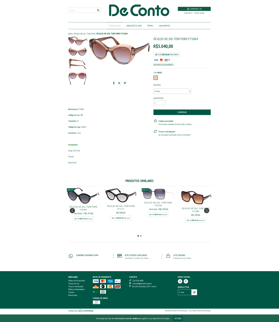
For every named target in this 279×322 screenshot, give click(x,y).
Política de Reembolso (76, 289)
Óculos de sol (115, 25)
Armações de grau (134, 25)
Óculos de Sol (80, 33)
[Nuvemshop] (81, 312)
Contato (71, 292)
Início (70, 33)
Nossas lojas (72, 295)
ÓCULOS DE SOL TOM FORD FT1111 (121, 207)
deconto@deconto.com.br (142, 283)
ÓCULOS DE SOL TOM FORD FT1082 (196, 210)
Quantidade (158, 98)
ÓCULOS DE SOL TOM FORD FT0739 (158, 204)
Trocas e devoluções (75, 286)
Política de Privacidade (76, 280)
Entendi (178, 318)
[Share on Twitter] (119, 83)
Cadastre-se (188, 13)
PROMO (150, 25)
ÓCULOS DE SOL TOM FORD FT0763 (83, 208)
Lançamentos (164, 25)
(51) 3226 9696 (138, 280)
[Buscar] (98, 10)
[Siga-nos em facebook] (186, 281)
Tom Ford (91, 33)
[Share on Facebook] (114, 83)
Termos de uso (73, 283)
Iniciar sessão (199, 13)
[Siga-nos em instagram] (180, 281)
